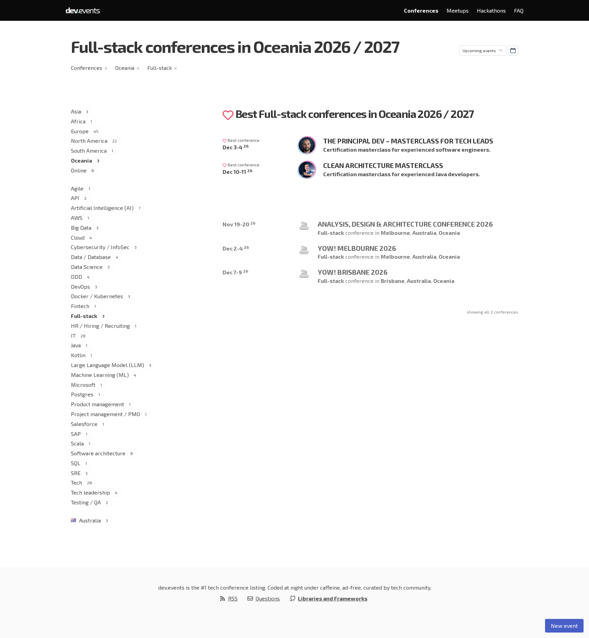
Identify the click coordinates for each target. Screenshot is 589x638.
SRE (75, 473)
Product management (97, 404)
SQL (75, 463)
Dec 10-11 (238, 171)
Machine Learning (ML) (100, 374)
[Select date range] (513, 50)
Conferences (421, 10)
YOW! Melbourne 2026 (357, 248)
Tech (76, 482)
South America (89, 150)
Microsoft (83, 384)
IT (73, 335)
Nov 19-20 (239, 224)
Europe (80, 131)
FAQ (519, 10)
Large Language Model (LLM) (107, 365)
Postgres (82, 394)
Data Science (87, 266)
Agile (77, 188)
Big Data (81, 227)
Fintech (80, 306)
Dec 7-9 (235, 272)
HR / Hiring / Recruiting (100, 325)
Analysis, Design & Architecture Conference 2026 (405, 224)
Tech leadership (90, 492)
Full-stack (159, 67)
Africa (78, 121)
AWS (76, 217)
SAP (76, 433)
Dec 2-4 (236, 248)
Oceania (124, 67)
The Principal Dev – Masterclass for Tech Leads (408, 141)
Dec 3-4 (236, 147)
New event (564, 625)
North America (89, 140)
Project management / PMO (105, 414)
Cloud (78, 237)
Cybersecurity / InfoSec (100, 247)
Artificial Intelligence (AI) (102, 207)
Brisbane (393, 280)
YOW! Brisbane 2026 (353, 272)
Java (76, 345)
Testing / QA (86, 502)
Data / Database (91, 257)
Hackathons (491, 10)
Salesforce (84, 424)
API (75, 198)
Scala (77, 443)
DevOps (80, 286)
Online (79, 170)
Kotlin (78, 355)
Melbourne (395, 232)
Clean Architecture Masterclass (383, 165)
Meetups (458, 10)
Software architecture (98, 453)
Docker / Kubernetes (97, 296)
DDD (76, 276)
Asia (76, 111)
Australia (90, 520)
